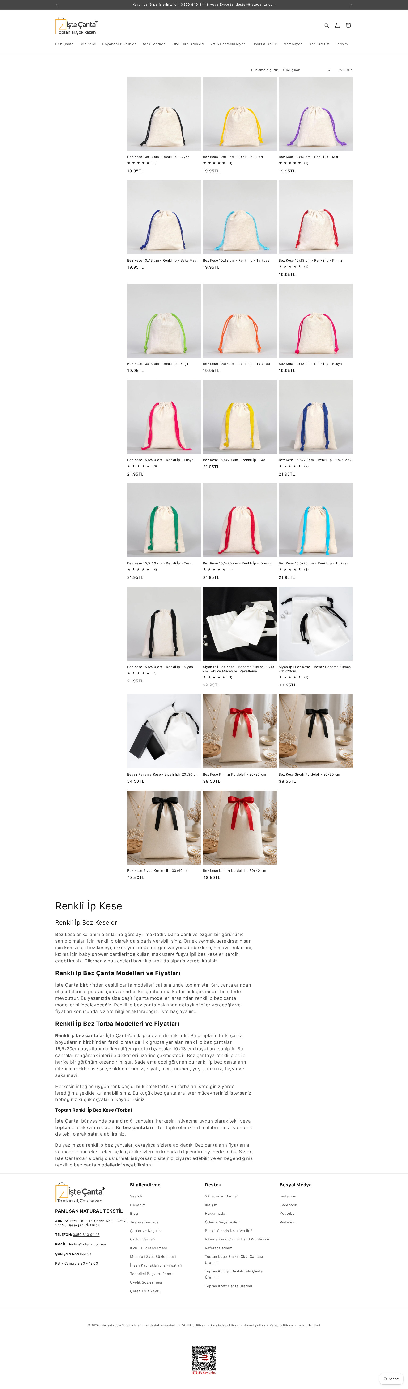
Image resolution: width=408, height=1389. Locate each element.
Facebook (288, 1205)
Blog (134, 1213)
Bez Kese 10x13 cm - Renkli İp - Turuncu (236, 364)
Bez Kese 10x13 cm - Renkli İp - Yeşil (157, 364)
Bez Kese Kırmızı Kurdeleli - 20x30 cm (234, 774)
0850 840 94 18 (86, 1234)
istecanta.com (111, 1325)
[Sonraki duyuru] (351, 4)
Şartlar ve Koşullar (146, 1231)
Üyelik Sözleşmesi (146, 1282)
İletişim (211, 1205)
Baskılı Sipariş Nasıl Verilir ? (228, 1231)
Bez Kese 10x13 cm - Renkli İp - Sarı (233, 157)
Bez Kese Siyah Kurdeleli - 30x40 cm (158, 871)
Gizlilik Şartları (142, 1239)
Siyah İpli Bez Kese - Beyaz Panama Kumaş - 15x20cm (315, 669)
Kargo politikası (281, 1325)
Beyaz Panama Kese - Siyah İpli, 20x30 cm (163, 774)
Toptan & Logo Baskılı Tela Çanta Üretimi (234, 1274)
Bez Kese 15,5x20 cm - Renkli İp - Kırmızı (237, 563)
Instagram (289, 1196)
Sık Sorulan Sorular (221, 1196)
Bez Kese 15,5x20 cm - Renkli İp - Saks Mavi (316, 460)
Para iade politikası (225, 1325)
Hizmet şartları (254, 1325)
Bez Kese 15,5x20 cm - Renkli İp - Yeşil (159, 563)
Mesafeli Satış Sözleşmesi (153, 1256)
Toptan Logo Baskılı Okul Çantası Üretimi (234, 1259)
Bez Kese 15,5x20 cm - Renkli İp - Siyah (160, 667)
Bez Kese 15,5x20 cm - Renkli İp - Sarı (234, 460)
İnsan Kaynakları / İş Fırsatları (156, 1265)
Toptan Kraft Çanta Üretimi (228, 1286)
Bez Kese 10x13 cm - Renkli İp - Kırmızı (311, 260)
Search (136, 1196)
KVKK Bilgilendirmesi (148, 1248)
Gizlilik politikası (194, 1325)
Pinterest (288, 1222)
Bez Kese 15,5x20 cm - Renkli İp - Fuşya (160, 460)
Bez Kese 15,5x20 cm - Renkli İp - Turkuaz (314, 563)
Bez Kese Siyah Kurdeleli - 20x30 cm (309, 774)
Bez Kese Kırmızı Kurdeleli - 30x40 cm (234, 871)
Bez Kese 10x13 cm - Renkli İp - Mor (309, 157)
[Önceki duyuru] (56, 4)
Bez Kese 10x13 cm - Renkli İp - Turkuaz (236, 260)
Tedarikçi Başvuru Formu (152, 1274)
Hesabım (137, 1205)
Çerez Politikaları (144, 1291)
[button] (326, 25)
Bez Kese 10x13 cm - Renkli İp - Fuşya (310, 364)
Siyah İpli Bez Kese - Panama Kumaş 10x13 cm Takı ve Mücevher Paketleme (238, 669)
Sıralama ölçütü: (264, 70)
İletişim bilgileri (309, 1325)
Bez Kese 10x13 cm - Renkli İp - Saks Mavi (162, 260)
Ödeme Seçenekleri (222, 1222)
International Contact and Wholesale (237, 1239)
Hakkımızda (215, 1213)
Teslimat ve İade (144, 1222)
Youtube (287, 1213)
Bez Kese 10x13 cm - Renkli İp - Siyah (158, 157)
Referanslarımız (218, 1248)
